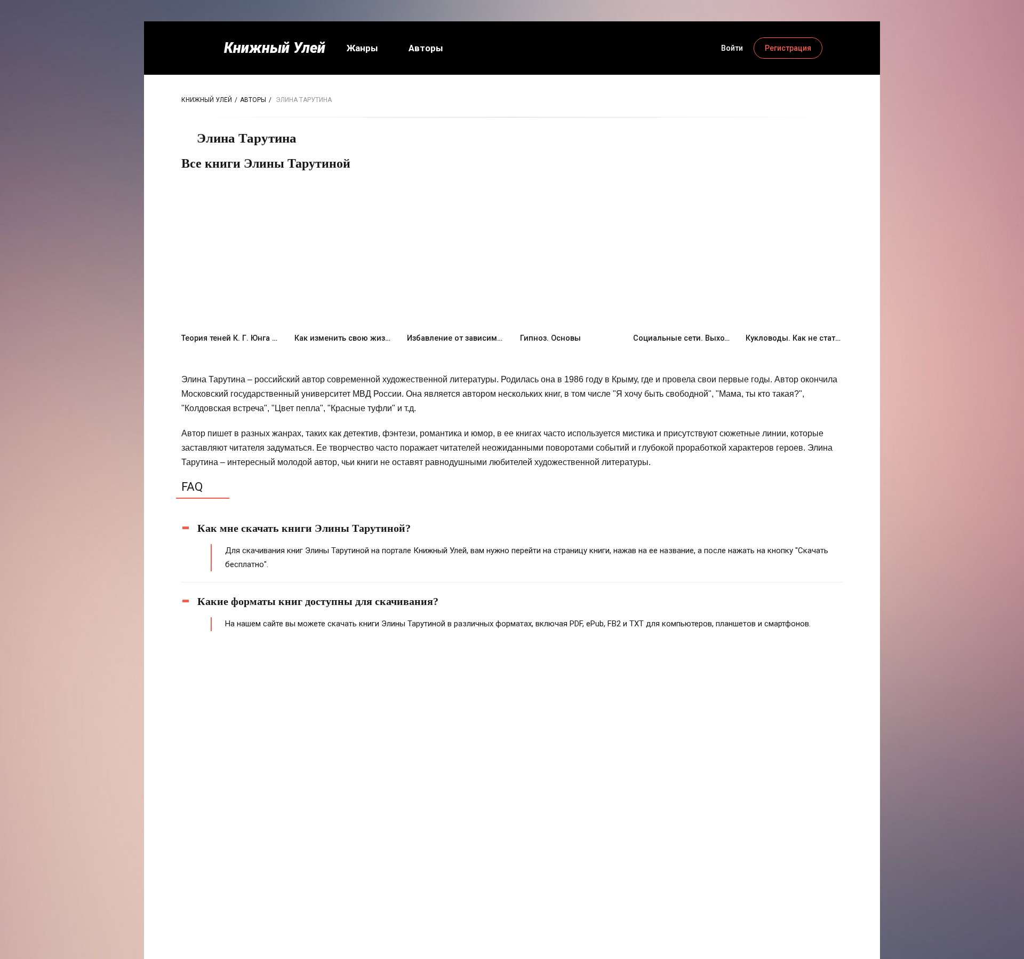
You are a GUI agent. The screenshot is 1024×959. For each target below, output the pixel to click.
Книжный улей (206, 100)
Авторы (426, 48)
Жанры (362, 48)
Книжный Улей (274, 48)
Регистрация (788, 48)
